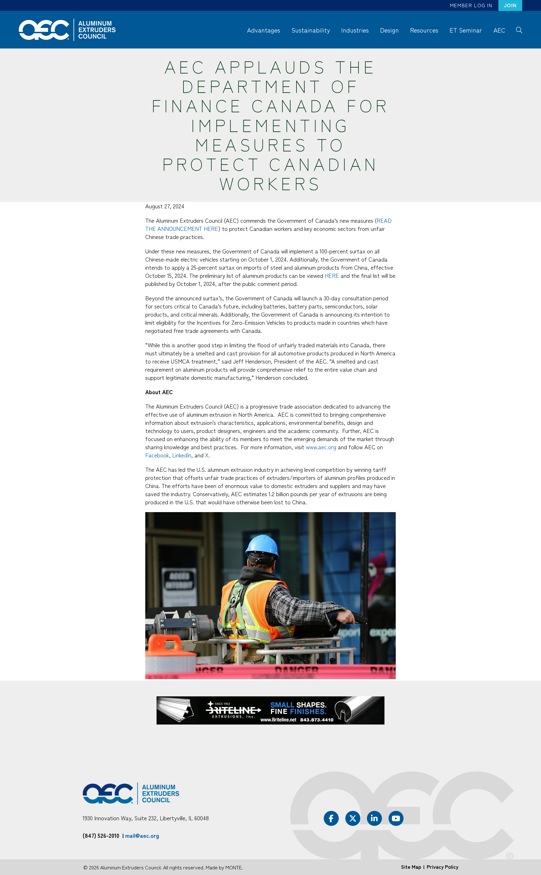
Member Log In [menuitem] (471, 5)
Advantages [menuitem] (263, 29)
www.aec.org (321, 447)
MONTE (233, 867)
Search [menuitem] (519, 29)
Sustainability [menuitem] (310, 29)
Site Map (411, 866)
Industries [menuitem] (355, 29)
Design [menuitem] (389, 29)
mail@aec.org (142, 835)
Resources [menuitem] (424, 29)
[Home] (70, 30)
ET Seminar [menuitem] (466, 29)
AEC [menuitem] (499, 29)
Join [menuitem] (510, 5)
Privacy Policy (442, 866)
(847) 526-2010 (101, 835)
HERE (332, 275)
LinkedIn (181, 455)
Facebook (157, 455)
